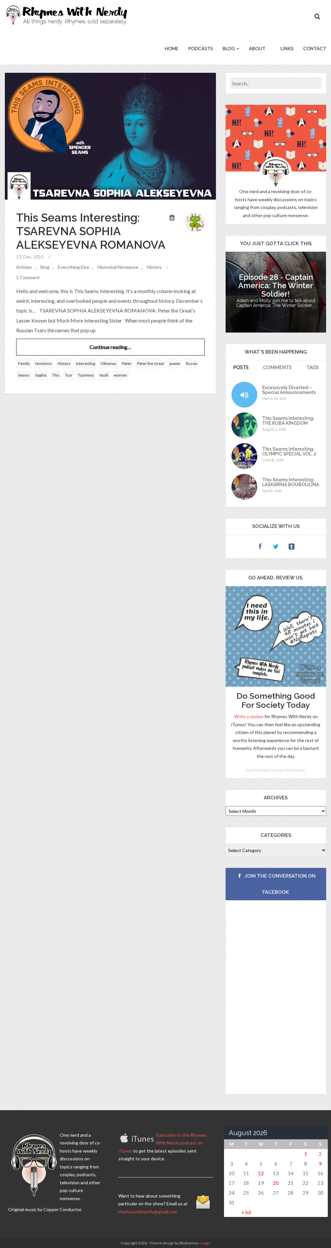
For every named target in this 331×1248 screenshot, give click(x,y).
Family (24, 363)
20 (276, 1183)
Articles (24, 267)
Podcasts (200, 48)
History (154, 267)
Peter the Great (150, 363)
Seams (24, 375)
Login (205, 1243)
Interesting (85, 363)
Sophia (41, 375)
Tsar (68, 375)
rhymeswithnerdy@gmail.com (147, 1211)
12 (261, 1173)
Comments (277, 367)
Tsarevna (86, 375)
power (174, 363)
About (257, 48)
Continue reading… (110, 347)
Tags (312, 367)
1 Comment (28, 277)
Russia (191, 363)
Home (171, 48)
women (120, 375)
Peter (127, 363)
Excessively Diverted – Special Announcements (289, 390)
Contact (314, 48)
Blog (229, 48)
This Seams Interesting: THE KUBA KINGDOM (288, 421)
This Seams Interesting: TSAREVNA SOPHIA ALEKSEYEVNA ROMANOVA (91, 231)
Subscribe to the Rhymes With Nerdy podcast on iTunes (162, 1143)
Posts (241, 367)
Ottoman (108, 363)
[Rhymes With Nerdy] (68, 16)
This (55, 375)
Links (287, 48)
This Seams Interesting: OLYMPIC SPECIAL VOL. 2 (289, 451)
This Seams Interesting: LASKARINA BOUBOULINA (290, 482)
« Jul (246, 1212)
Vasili (103, 375)
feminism (43, 363)
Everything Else (73, 267)
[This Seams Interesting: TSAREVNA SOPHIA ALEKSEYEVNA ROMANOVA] (110, 135)
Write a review (248, 716)
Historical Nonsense (118, 267)
